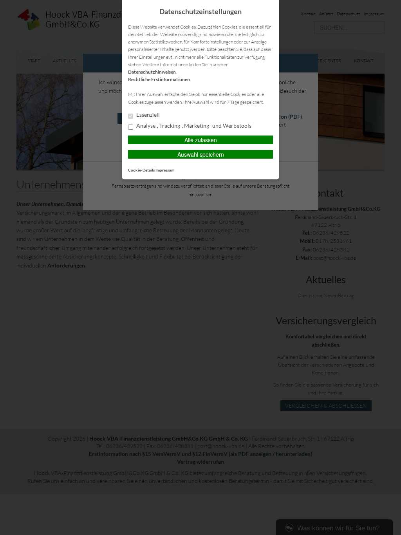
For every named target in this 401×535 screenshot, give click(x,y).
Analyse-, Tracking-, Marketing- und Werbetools (193, 126)
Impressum (164, 170)
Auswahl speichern (200, 154)
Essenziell (147, 115)
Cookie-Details (141, 170)
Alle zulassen (200, 140)
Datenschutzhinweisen (152, 72)
